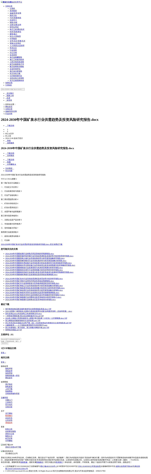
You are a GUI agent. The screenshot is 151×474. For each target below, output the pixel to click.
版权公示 (8, 436)
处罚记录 (8, 438)
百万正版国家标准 (17, 80)
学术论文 (13, 48)
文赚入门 (8, 400)
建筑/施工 (13, 34)
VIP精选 (8, 85)
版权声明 (8, 368)
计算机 (12, 8)
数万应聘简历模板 (17, 66)
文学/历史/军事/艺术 (17, 41)
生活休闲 (13, 55)
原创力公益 (9, 434)
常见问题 (8, 171)
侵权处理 (8, 371)
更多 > (3, 353)
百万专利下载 (15, 73)
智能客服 (23, 462)
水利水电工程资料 (17, 78)
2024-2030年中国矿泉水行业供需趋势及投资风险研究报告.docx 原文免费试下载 (31, 244)
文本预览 (9, 168)
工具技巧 (8, 402)
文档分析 (8, 407)
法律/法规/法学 (15, 25)
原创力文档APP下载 (13, 447)
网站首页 (8, 107)
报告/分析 (13, 22)
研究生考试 (14, 27)
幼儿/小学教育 (15, 36)
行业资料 (13, 50)
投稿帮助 (8, 391)
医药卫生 (13, 15)
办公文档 (13, 53)
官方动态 (8, 405)
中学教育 (13, 39)
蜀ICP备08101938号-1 (48, 466)
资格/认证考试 (15, 43)
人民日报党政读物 (17, 62)
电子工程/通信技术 (17, 29)
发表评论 (5, 343)
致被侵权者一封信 (12, 375)
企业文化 (8, 418)
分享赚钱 (8, 441)
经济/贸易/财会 (15, 32)
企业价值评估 (15, 69)
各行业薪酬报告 (16, 57)
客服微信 (39, 462)
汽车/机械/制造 (15, 18)
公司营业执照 (95, 466)
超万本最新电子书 (17, 64)
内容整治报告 (10, 431)
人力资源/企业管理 (17, 46)
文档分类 (8, 6)
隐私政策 (8, 387)
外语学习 (13, 20)
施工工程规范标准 (17, 59)
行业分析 (8, 114)
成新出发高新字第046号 (125, 466)
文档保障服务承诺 (12, 393)
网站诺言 (8, 378)
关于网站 (8, 413)
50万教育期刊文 (16, 76)
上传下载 (8, 389)
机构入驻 (8, 429)
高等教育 (13, 11)
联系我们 (8, 416)
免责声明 (8, 373)
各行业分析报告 (16, 71)
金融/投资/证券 (15, 13)
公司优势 (8, 420)
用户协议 (8, 384)
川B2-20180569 (84, 466)
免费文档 (8, 83)
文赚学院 (4, 398)
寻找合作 (8, 423)
